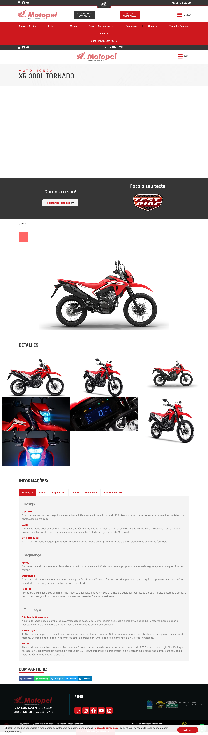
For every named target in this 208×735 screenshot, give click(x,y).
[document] (104, 367)
